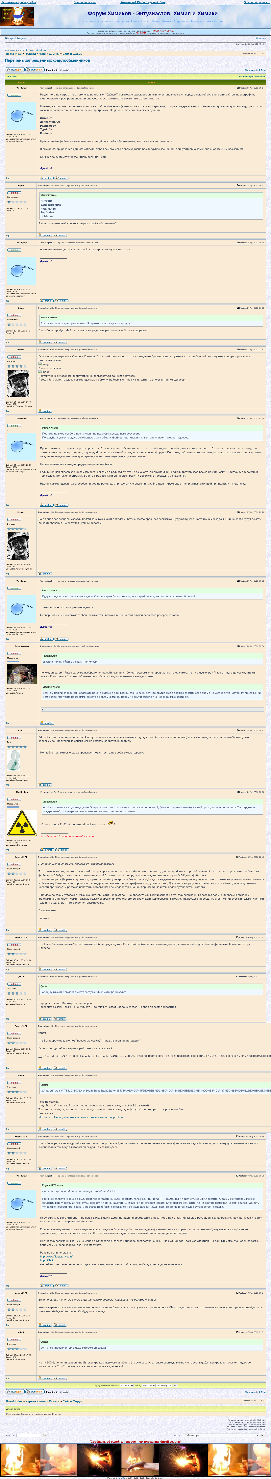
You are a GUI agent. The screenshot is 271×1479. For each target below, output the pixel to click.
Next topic (260, 76)
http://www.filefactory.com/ (56, 1256)
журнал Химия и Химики (43, 53)
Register (22, 38)
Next (263, 70)
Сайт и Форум (72, 53)
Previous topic (246, 76)
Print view (11, 76)
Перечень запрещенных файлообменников (47, 60)
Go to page (250, 70)
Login (10, 38)
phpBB (122, 1478)
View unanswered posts (16, 50)
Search (262, 38)
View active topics (38, 50)
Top (7, 178)
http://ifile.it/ (47, 1260)
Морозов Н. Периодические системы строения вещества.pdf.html (80, 1117)
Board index (14, 53)
